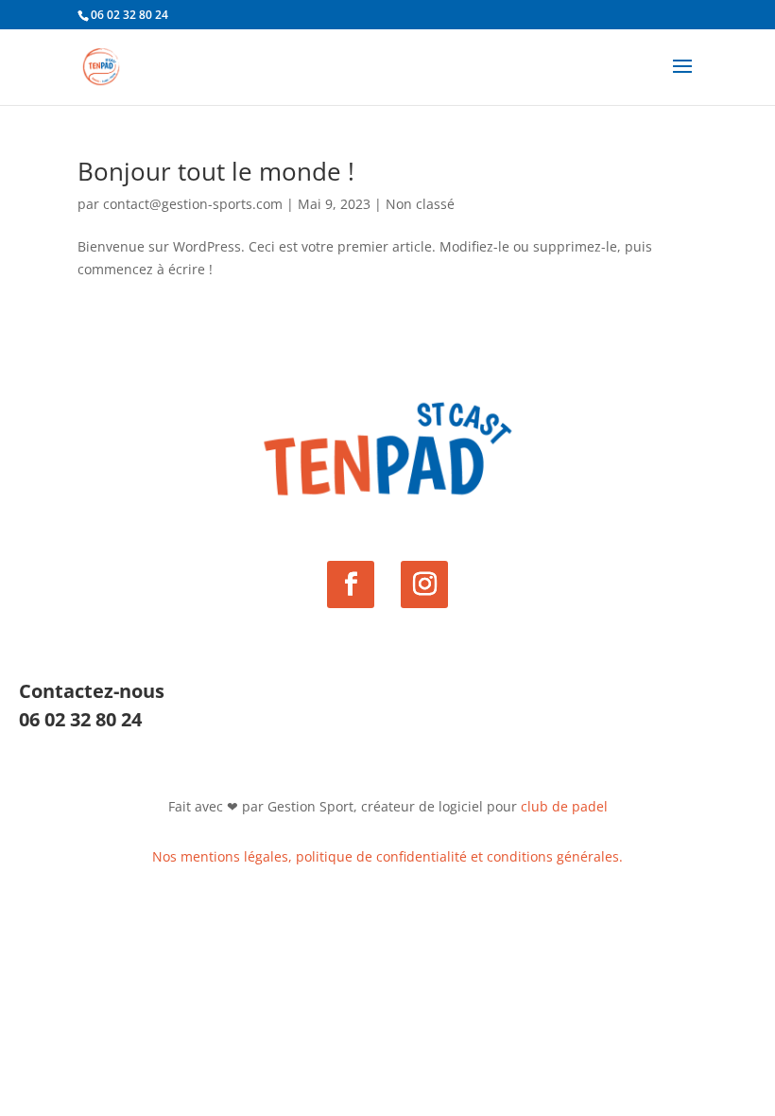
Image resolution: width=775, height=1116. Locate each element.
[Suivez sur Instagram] (424, 584)
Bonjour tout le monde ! (216, 171)
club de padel (564, 806)
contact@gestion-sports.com (193, 204)
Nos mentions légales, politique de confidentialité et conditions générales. (387, 856)
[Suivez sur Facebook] (350, 584)
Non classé (420, 204)
